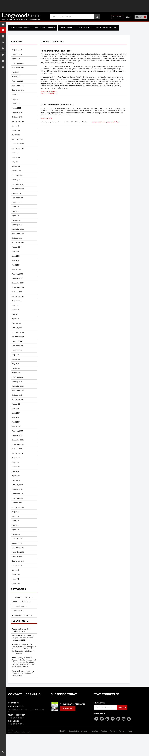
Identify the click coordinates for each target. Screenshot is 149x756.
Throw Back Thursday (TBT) (106, 27)
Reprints (104, 731)
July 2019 (15, 126)
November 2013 (18, 390)
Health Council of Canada (45, 27)
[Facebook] (96, 719)
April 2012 (16, 476)
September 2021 (18, 67)
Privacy (129, 731)
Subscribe (117, 17)
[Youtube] (113, 719)
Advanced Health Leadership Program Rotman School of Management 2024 (23, 638)
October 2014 (17, 341)
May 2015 (15, 314)
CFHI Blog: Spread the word (20, 27)
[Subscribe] (3, 67)
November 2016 (18, 233)
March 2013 (16, 426)
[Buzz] (124, 719)
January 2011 (17, 543)
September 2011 (18, 507)
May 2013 (15, 417)
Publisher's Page (85, 27)
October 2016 (17, 238)
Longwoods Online (67, 27)
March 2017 (16, 220)
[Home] (3, 30)
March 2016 (16, 269)
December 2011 (17, 494)
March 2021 (16, 76)
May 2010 (15, 579)
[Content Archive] (3, 48)
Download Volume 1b (49, 93)
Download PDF (46, 118)
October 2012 (17, 449)
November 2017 (18, 189)
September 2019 (18, 121)
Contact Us (13, 703)
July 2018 (15, 153)
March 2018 (16, 171)
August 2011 (16, 512)
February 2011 (17, 538)
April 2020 (16, 103)
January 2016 (17, 278)
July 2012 (15, 462)
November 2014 (18, 337)
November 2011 (17, 498)
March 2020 (16, 108)
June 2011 (15, 521)
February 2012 (17, 485)
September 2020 (18, 90)
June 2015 (16, 310)
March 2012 (16, 480)
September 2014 (18, 346)
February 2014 (17, 377)
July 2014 (15, 355)
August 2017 (16, 202)
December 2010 (18, 547)
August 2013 (16, 404)
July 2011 (15, 516)
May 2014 (15, 364)
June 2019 (16, 130)
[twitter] (102, 719)
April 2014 (16, 368)
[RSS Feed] (118, 719)
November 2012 (18, 444)
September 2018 (18, 148)
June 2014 (16, 359)
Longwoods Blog (52, 42)
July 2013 (15, 408)
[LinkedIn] (107, 719)
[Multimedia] (3, 55)
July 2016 (15, 251)
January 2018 (17, 180)
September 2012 (18, 453)
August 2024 (17, 50)
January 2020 (17, 112)
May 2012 (15, 471)
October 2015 (17, 292)
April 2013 (16, 422)
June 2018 (16, 157)
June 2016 (16, 256)
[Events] (3, 42)
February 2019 (17, 139)
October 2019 (17, 117)
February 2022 (17, 63)
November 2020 (18, 85)
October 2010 (17, 556)
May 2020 (15, 99)
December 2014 (18, 332)
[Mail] (129, 719)
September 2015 (18, 296)
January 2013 (17, 435)
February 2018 (17, 175)
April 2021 (16, 72)
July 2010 (15, 570)
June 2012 (16, 467)
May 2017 (15, 211)
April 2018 (16, 166)
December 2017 (18, 184)
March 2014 (16, 373)
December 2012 (18, 440)
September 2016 (18, 242)
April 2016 (16, 265)
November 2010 (18, 552)
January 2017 (17, 224)
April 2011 (15, 530)
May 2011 (15, 525)
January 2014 (17, 381)
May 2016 (15, 260)
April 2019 (16, 135)
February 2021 (17, 81)
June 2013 (16, 413)
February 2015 (17, 328)
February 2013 (17, 431)
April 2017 (16, 216)
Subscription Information (78, 731)
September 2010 (18, 561)
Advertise (94, 731)
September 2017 (18, 198)
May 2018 (15, 162)
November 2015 (18, 287)
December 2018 (18, 144)
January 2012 (17, 489)
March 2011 (16, 534)
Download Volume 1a (48, 91)
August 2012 (16, 458)
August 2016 (16, 247)
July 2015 (15, 305)
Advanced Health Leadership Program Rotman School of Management (23, 673)
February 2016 (17, 274)
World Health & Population (73, 704)
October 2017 (17, 193)
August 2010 (17, 565)
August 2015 (16, 301)
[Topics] (3, 36)
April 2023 (16, 59)
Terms (121, 731)
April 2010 (16, 583)
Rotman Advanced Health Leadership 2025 (22, 630)
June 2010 (16, 574)
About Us (63, 731)
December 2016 (18, 229)
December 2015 (18, 283)
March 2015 (16, 323)
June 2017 (16, 207)
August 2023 (17, 54)
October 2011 (17, 503)
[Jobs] (3, 61)
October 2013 (17, 395)
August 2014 (16, 350)
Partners (113, 731)
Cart (142, 17)
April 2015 (16, 319)
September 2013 (18, 399)
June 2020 (16, 94)
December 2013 (18, 386)
